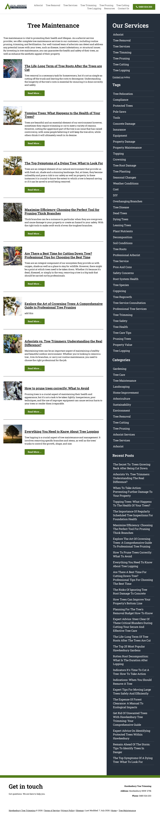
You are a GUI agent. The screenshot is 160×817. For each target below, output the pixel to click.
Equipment (120, 135)
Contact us (118, 77)
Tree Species (121, 285)
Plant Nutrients (123, 231)
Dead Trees (120, 213)
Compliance (120, 99)
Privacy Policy (67, 810)
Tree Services (70, 5)
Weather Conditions (125, 183)
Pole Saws (119, 111)
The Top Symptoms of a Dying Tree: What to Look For (64, 163)
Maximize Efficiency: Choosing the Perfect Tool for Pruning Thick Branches (62, 211)
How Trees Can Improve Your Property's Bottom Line (131, 601)
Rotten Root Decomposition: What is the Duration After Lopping (130, 660)
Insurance (119, 129)
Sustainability (122, 404)
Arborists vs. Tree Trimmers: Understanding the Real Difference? (63, 343)
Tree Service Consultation (129, 303)
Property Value (122, 344)
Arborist (38, 5)
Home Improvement (126, 392)
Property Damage (124, 141)
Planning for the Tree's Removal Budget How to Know (133, 611)
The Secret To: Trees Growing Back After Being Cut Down (131, 466)
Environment (121, 410)
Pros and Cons (122, 267)
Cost (116, 189)
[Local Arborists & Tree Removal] (16, 8)
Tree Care (119, 374)
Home (114, 810)
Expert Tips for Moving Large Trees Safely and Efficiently (132, 691)
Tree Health (120, 327)
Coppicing (119, 291)
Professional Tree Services (130, 309)
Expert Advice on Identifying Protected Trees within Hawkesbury (131, 734)
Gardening (119, 368)
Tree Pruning (106, 5)
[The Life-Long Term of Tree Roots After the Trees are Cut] (12, 77)
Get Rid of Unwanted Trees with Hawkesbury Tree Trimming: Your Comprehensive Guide (130, 718)
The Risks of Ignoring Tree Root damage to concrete (130, 591)
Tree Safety (120, 321)
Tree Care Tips (122, 332)
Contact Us (123, 8)
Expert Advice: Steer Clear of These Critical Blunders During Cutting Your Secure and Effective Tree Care (132, 624)
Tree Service (121, 261)
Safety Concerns (123, 273)
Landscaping (121, 386)
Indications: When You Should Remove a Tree (132, 681)
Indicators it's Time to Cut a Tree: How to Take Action (131, 672)
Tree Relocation (123, 94)
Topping (118, 153)
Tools (116, 117)
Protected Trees (123, 105)
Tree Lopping (94, 8)
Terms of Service (52, 810)
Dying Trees (120, 219)
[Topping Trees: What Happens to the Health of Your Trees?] (12, 124)
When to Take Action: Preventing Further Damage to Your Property (132, 491)
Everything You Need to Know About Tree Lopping (62, 431)
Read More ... (35, 93)
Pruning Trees (122, 338)
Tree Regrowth (122, 297)
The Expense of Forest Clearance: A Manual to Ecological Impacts (128, 703)
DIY (115, 195)
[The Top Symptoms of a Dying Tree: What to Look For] (12, 174)
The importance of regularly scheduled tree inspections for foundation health (133, 515)
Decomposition (122, 237)
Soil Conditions (122, 243)
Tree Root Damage (124, 165)
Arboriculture (121, 398)
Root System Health (125, 279)
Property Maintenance (127, 147)
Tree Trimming (88, 5)
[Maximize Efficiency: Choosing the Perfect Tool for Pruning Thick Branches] (12, 220)
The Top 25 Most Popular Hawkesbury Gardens (129, 648)
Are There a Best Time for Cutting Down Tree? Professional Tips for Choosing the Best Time (58, 255)
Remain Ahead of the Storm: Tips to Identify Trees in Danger (131, 748)
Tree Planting (121, 171)
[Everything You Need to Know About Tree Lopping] (12, 442)
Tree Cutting (122, 5)
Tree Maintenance (124, 380)
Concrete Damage (124, 123)
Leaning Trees (122, 225)
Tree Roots (119, 249)
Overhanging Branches (127, 201)
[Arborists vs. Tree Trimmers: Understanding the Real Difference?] (12, 352)
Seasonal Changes (124, 177)
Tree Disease (121, 207)
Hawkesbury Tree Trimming (22, 810)
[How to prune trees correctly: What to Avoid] (12, 399)
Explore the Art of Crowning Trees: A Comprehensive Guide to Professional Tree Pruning (64, 305)
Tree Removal (53, 5)
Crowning (119, 159)
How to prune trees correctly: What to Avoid (57, 388)
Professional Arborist (126, 255)
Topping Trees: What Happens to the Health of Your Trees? (62, 115)
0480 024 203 (145, 6)
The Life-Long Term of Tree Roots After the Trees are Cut (63, 68)
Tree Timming (122, 52)
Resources (109, 8)
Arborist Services (124, 434)
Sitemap (80, 810)
